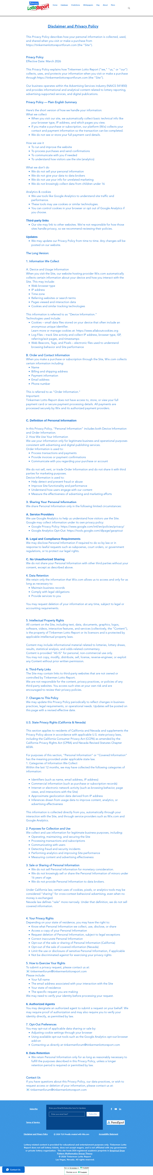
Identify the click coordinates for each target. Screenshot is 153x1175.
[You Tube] (115, 1109)
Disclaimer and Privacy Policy (73, 26)
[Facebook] (111, 1109)
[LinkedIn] (120, 1109)
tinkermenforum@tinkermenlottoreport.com (58, 971)
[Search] (129, 8)
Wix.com (85, 1134)
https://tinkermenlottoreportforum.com (51, 45)
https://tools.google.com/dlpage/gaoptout (95, 530)
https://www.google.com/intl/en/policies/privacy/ (92, 526)
